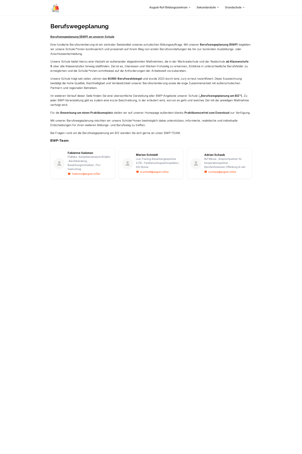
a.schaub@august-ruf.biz (222, 171)
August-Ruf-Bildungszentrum (168, 7)
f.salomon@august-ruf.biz (86, 173)
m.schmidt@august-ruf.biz (154, 171)
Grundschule (233, 7)
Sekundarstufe (206, 7)
